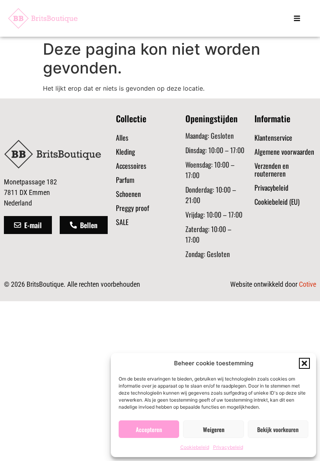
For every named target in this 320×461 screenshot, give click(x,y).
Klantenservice (273, 137)
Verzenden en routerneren (271, 170)
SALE (122, 222)
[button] (304, 363)
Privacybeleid (228, 447)
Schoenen (128, 194)
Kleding (125, 152)
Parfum (125, 180)
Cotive (307, 284)
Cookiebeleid (194, 447)
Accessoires (131, 166)
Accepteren (149, 429)
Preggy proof (132, 208)
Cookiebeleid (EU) (277, 202)
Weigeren (213, 429)
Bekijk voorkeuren (278, 429)
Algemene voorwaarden (284, 152)
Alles (122, 137)
